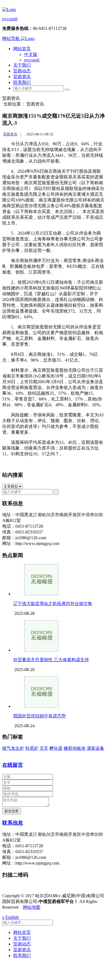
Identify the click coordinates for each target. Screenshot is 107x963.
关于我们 (22, 65)
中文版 (30, 54)
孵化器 (56, 748)
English (12, 917)
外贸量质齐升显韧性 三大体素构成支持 (51, 659)
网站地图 (31, 907)
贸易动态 (22, 71)
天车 (44, 748)
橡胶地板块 (75, 748)
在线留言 (12, 765)
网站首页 (22, 48)
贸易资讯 (22, 76)
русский (10, 18)
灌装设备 (95, 748)
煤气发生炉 (13, 748)
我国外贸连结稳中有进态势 (39, 716)
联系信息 (12, 823)
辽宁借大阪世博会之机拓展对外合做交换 (52, 603)
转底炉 (31, 748)
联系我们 (22, 82)
